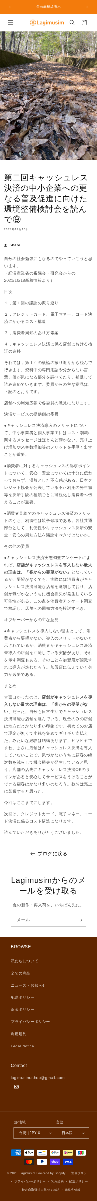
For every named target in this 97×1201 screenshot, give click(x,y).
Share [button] (14, 245)
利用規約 (18, 1034)
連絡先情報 (73, 1189)
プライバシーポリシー (30, 1021)
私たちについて (24, 961)
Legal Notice (22, 1046)
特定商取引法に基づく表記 (41, 1189)
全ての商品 (20, 973)
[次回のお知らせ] (87, 7)
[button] (11, 22)
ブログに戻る (52, 853)
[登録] (80, 920)
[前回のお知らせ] (10, 7)
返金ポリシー (22, 1009)
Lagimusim (28, 1173)
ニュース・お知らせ (28, 985)
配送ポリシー (22, 997)
